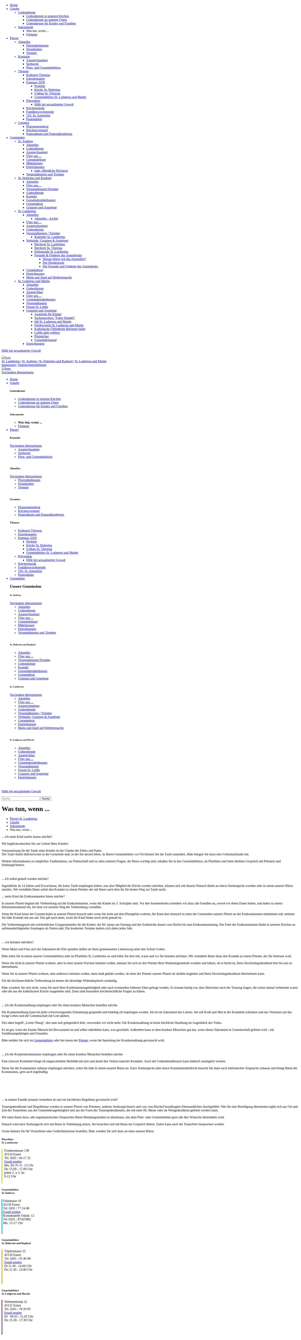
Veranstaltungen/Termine (42, 189)
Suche (46, 798)
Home (14, 5)
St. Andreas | (30, 361)
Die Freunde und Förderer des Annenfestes (70, 266)
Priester (83, 1040)
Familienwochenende (40, 111)
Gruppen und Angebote (41, 207)
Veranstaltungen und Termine (45, 174)
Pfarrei (14, 38)
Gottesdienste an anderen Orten (46, 19)
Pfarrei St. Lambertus (23, 818)
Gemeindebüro (43, 1040)
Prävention (33, 100)
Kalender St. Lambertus (49, 237)
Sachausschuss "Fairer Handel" (54, 318)
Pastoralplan (34, 119)
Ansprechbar (34, 292)
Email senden (13, 1161)
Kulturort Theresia (38, 75)
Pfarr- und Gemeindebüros (43, 67)
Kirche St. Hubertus (47, 89)
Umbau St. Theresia (47, 93)
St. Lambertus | (11, 361)
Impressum (9, 365)
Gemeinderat (34, 204)
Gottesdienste (26, 12)
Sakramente (25, 27)
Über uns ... (33, 156)
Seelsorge (32, 64)
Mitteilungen (34, 163)
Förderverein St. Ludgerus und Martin (59, 325)
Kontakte (24, 56)
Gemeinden (17, 137)
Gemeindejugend (45, 340)
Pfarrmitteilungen (37, 45)
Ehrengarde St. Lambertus (51, 251)
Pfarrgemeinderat (37, 126)
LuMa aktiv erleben (47, 332)
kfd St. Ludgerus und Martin (52, 321)
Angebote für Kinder (47, 314)
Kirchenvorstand (37, 130)
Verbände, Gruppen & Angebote (47, 240)
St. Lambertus (27, 211)
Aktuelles (24, 42)
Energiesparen (35, 78)
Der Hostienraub (53, 262)
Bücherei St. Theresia (48, 248)
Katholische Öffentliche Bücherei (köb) (59, 329)
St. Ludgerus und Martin (34, 281)
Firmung (31, 34)
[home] (6, 357)
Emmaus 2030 (35, 82)
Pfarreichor (41, 336)
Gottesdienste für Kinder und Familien (51, 23)
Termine (31, 53)
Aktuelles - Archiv (46, 218)
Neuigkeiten (34, 49)
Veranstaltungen (36, 303)
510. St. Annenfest (38, 115)
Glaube (14, 8)
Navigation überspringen (18, 372)
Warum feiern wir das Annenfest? (64, 259)
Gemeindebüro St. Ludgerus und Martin (60, 97)
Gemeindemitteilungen (40, 200)
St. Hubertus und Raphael (34, 178)
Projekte (39, 86)
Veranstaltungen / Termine (43, 233)
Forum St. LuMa (37, 307)
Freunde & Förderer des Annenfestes (58, 255)
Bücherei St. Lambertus (49, 244)
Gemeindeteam (36, 159)
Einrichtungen (35, 167)
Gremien (23, 123)
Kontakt (31, 196)
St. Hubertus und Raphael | (56, 361)
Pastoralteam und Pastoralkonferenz (49, 134)
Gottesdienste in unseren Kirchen (47, 16)
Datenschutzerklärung (32, 365)
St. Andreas (25, 141)
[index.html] (6, 368)
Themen (23, 71)
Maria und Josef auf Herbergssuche (49, 277)
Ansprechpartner (37, 60)
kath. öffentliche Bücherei (51, 170)
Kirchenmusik (35, 108)
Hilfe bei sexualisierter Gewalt (54, 104)
